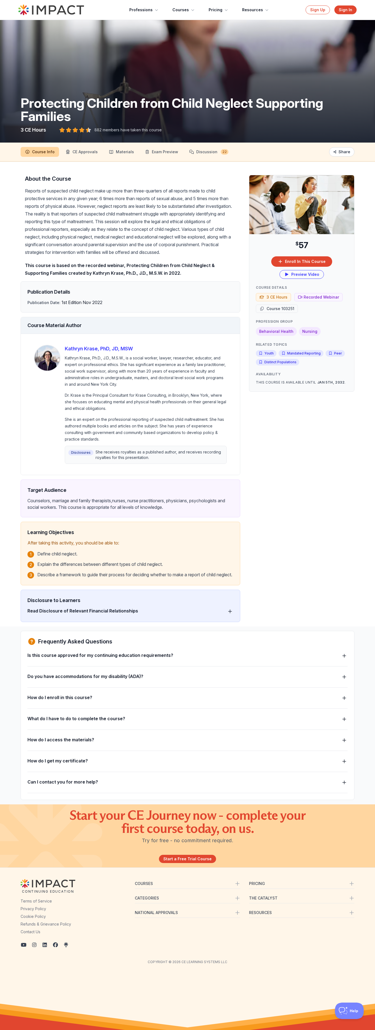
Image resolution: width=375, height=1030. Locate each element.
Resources (252, 9)
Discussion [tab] (211, 151)
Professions (141, 9)
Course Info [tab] (43, 151)
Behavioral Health (276, 331)
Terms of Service (36, 901)
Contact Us (30, 931)
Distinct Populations (280, 362)
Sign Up (317, 9)
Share (344, 151)
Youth (269, 353)
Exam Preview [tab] (165, 151)
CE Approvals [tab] (85, 151)
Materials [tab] (125, 151)
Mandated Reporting (304, 353)
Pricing (215, 9)
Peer (338, 353)
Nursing (309, 331)
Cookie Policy (33, 916)
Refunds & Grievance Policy (46, 924)
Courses (180, 9)
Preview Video (305, 274)
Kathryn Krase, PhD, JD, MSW (99, 348)
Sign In (345, 9)
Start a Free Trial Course (187, 858)
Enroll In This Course (305, 261)
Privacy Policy (33, 908)
